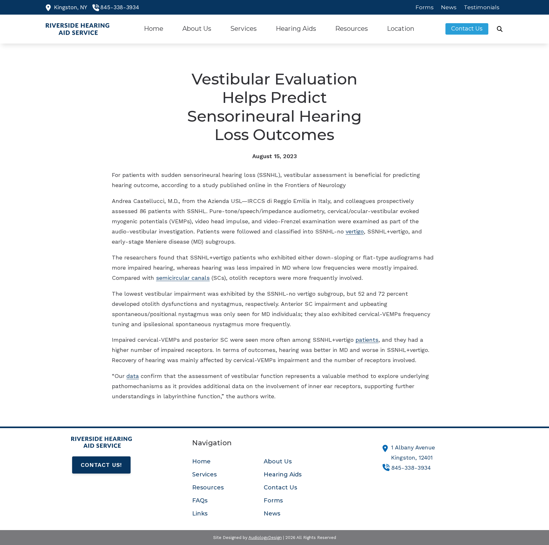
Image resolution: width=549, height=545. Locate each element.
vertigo (355, 231)
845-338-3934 (119, 7)
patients (367, 339)
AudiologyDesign (265, 537)
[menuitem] (424, 7)
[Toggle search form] (500, 29)
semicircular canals (183, 277)
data (132, 376)
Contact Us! (101, 464)
